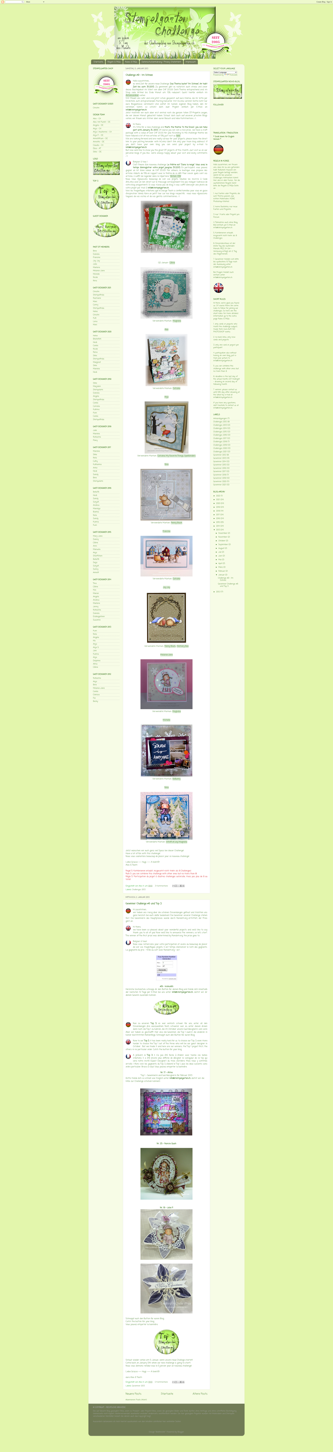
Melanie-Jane (166, 654)
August (221, 548)
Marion (96, 593)
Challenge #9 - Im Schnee (139, 75)
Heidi (95, 342)
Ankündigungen (220, 418)
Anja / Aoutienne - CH (102, 131)
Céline (172, 262)
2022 (218, 495)
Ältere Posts (200, 1394)
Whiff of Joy (172, 842)
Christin (96, 107)
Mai (220, 559)
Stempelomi (98, 389)
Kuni (95, 525)
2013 (218, 529)
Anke (95, 467)
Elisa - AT (97, 148)
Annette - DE (98, 141)
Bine (167, 464)
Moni (95, 301)
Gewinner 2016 (219, 468)
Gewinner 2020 (219, 481)
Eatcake (176, 388)
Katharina (97, 464)
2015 (218, 522)
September (223, 544)
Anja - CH (97, 128)
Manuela (96, 549)
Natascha (97, 437)
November (223, 537)
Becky (95, 701)
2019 (218, 507)
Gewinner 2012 (219, 455)
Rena (95, 352)
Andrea (96, 505)
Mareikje (96, 508)
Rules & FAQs (131, 62)
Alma (170, 1072)
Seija (95, 562)
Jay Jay (96, 260)
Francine (96, 257)
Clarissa (96, 694)
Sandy (95, 474)
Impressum (191, 62)
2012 (218, 591)
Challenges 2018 (220, 441)
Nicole (95, 277)
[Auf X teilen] (178, 886)
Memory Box (183, 646)
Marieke (96, 368)
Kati (94, 318)
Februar (222, 571)
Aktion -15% (175, 176)
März (220, 567)
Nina (95, 280)
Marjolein (97, 386)
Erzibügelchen (99, 616)
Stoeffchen (97, 555)
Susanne (97, 620)
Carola (95, 345)
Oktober (222, 540)
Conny (95, 304)
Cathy (95, 461)
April (220, 563)
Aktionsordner (132, 95)
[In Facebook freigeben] (181, 886)
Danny (96, 539)
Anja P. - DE (98, 135)
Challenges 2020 (220, 448)
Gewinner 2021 (219, 484)
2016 (218, 518)
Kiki (94, 590)
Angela (96, 396)
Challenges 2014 (220, 428)
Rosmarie (97, 298)
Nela (95, 457)
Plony (95, 440)
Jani (95, 650)
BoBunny (176, 778)
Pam (95, 412)
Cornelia (96, 406)
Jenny (95, 606)
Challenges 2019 (220, 445)
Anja (95, 552)
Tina (95, 583)
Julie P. (170, 1207)
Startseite (98, 62)
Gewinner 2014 (219, 461)
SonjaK (96, 502)
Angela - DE (98, 125)
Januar (221, 574)
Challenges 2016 (220, 435)
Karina (96, 521)
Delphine (96, 660)
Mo (94, 640)
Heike (95, 311)
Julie (95, 430)
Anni (95, 546)
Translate (233, 75)
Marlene (96, 267)
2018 (218, 511)
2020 (218, 503)
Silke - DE (97, 151)
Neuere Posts (133, 1394)
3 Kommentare (162, 886)
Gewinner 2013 (138, 1385)
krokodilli (169, 986)
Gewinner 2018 (219, 474)
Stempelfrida (98, 294)
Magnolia (176, 711)
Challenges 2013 (138, 889)
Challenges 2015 (220, 431)
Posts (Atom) (141, 1399)
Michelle (96, 274)
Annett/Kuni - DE (100, 138)
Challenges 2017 (220, 438)
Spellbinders (190, 455)
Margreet (97, 362)
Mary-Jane (98, 536)
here (178, 135)
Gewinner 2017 (219, 471)
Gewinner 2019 (219, 478)
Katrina (96, 409)
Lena (95, 321)
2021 (218, 499)
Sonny (95, 569)
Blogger (181, 1432)
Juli (220, 552)
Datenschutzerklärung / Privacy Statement (161, 62)
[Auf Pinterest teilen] (183, 886)
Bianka (96, 511)
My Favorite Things (174, 455)
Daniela (96, 254)
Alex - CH (97, 118)
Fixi (94, 698)
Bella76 (96, 492)
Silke (95, 355)
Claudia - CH (98, 145)
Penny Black (176, 522)
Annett (96, 572)
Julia (95, 264)
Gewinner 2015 (219, 464)
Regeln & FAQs (114, 62)
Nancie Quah (170, 1143)
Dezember (223, 533)
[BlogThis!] (176, 886)
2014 (218, 526)
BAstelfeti (97, 339)
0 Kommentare (161, 1382)
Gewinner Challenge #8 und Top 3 (144, 903)
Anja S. (96, 647)
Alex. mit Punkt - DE (101, 122)
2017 (218, 514)
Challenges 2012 (220, 421)
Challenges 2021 (220, 451)
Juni (220, 555)
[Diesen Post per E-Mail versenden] (173, 886)
